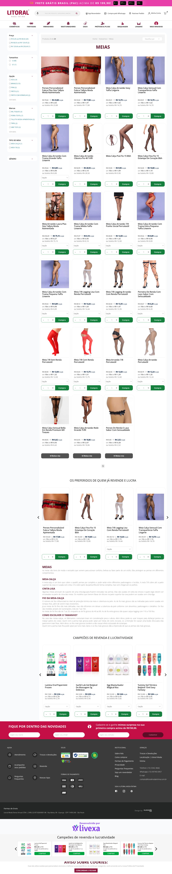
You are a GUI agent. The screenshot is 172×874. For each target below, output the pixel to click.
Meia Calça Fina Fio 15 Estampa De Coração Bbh (150, 157)
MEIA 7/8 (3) (15, 147)
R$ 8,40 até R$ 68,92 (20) (19, 39)
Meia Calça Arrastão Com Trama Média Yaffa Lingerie (86, 226)
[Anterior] (39, 517)
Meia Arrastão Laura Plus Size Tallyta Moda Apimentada (54, 226)
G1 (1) (14, 65)
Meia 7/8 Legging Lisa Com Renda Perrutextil (86, 292)
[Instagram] (124, 791)
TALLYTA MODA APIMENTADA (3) (23, 119)
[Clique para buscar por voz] (37, 13)
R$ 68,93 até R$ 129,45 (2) (20, 43)
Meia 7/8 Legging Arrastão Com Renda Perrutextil (118, 292)
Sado (85, 26)
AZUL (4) (14, 80)
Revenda (43, 766)
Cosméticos (14, 26)
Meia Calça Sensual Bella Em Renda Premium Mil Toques (53, 430)
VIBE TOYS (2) (16, 127)
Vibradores (48, 26)
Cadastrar (153, 735)
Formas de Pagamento (124, 761)
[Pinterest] (131, 791)
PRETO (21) (15, 91)
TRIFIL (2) (14, 123)
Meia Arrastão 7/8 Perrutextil (114, 360)
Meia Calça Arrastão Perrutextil (147, 360)
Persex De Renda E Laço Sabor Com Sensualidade (118, 429)
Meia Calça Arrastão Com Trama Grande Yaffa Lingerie (54, 158)
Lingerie (138, 26)
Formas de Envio (11, 808)
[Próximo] (167, 517)
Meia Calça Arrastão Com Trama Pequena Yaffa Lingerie (54, 294)
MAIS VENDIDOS (156, 26)
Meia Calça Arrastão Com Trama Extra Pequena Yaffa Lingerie (150, 226)
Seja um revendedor (123, 772)
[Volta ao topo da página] (166, 742)
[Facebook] (116, 791)
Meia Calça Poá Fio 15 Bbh (118, 156)
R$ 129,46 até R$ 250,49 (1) (20, 46)
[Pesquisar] (76, 13)
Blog (116, 776)
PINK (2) (14, 87)
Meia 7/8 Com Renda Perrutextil (84, 360)
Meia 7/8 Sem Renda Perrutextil (52, 360)
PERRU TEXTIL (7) (17, 115)
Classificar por (149, 39)
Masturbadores (68, 26)
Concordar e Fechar (86, 870)
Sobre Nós (119, 753)
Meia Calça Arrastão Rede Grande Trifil (86, 429)
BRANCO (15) (15, 83)
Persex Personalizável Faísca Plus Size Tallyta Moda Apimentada (53, 90)
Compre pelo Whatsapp (116, 13)
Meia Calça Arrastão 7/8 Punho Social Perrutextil (117, 225)
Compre (62, 116)
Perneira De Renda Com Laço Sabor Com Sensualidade (149, 294)
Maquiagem (122, 26)
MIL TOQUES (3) (16, 112)
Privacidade (120, 765)
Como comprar (121, 757)
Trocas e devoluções (48, 754)
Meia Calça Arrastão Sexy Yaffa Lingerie (118, 89)
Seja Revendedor (94, 13)
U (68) (14, 61)
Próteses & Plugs (102, 26)
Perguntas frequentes (124, 768)
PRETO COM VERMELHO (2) (20, 95)
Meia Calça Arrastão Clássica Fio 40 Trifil (83, 157)
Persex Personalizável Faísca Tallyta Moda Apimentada (84, 90)
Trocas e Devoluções (148, 753)
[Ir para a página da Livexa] (86, 826)
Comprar (42, 853)
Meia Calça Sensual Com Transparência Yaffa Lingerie (149, 90)
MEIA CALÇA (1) (16, 144)
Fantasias (31, 26)
